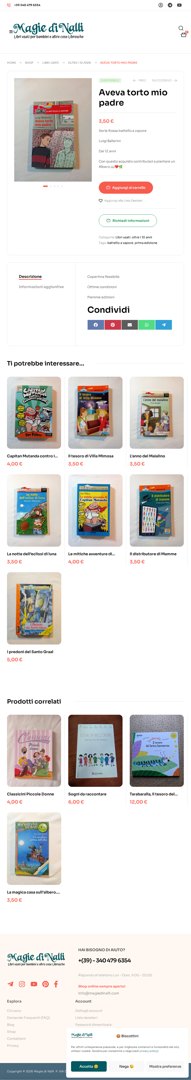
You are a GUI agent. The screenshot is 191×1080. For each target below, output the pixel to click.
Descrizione (30, 276)
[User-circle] (160, 5)
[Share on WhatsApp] (146, 325)
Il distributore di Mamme (153, 554)
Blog (10, 1025)
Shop (29, 62)
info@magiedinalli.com (98, 993)
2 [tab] (50, 186)
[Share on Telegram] (163, 325)
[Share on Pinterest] (112, 325)
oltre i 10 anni (79, 62)
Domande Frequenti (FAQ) (28, 1018)
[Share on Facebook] (95, 325)
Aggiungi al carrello (129, 188)
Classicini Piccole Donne (30, 794)
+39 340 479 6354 (27, 5)
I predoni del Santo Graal (30, 651)
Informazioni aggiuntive (41, 286)
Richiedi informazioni (131, 221)
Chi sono (14, 1011)
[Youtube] (179, 5)
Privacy (13, 1045)
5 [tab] (62, 186)
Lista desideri (86, 1018)
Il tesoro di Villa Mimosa (90, 456)
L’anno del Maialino (147, 456)
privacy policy (148, 1051)
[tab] (41, 277)
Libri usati (50, 62)
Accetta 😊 (88, 1066)
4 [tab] (58, 186)
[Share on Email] (129, 325)
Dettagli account (88, 1011)
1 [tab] (45, 186)
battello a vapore (120, 243)
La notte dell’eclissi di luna (31, 554)
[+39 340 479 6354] (9, 5)
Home (11, 62)
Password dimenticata (93, 1025)
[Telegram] (170, 5)
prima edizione (146, 243)
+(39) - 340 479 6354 (104, 960)
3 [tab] (54, 186)
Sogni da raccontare (87, 794)
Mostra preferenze (165, 1066)
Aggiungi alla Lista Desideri (123, 200)
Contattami (16, 1039)
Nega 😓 (126, 1066)
